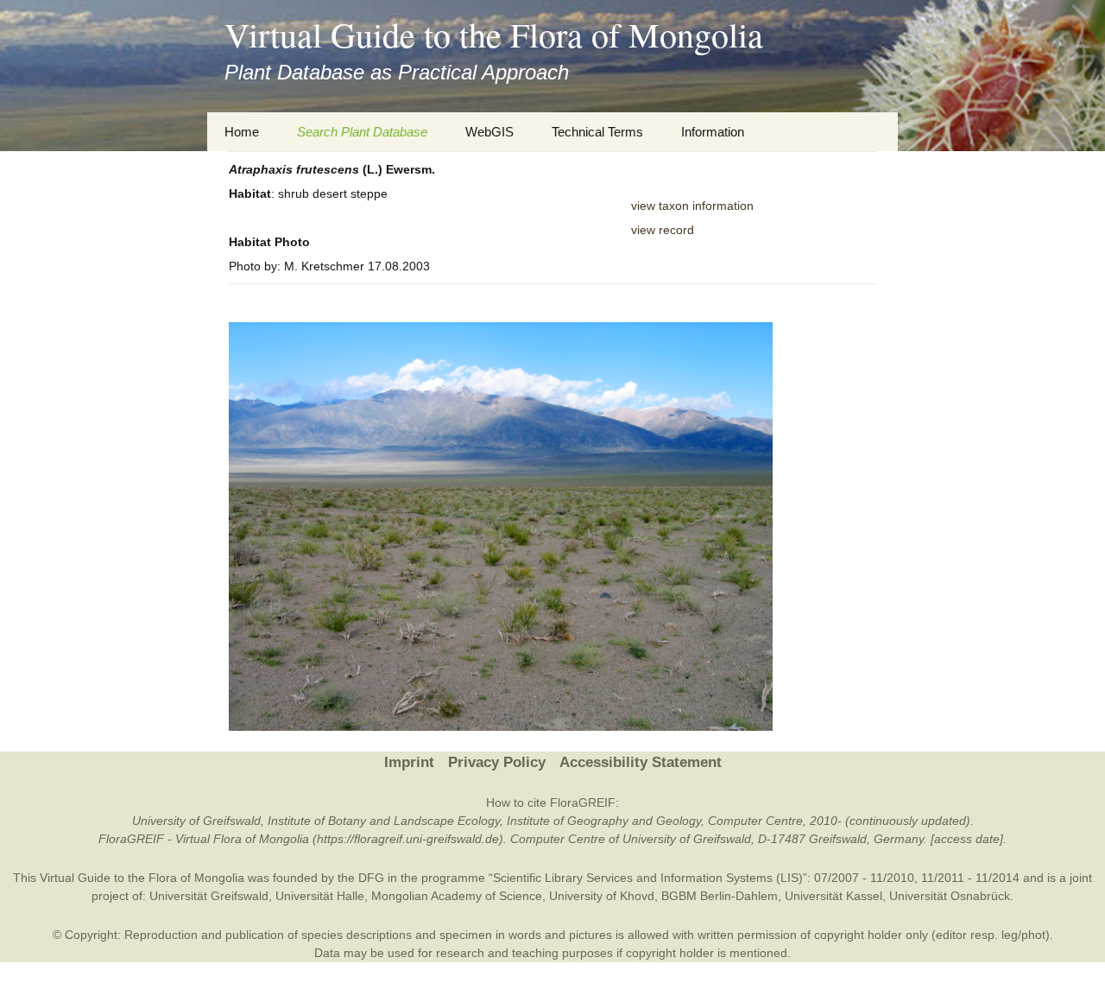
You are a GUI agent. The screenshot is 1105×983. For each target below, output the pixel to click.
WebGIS (489, 131)
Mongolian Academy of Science (456, 896)
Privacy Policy (497, 762)
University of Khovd (601, 896)
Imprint (409, 762)
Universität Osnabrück (949, 896)
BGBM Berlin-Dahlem (719, 896)
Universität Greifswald (208, 896)
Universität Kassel (833, 896)
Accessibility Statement (640, 762)
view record (662, 230)
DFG (371, 878)
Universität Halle (319, 896)
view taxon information (692, 205)
